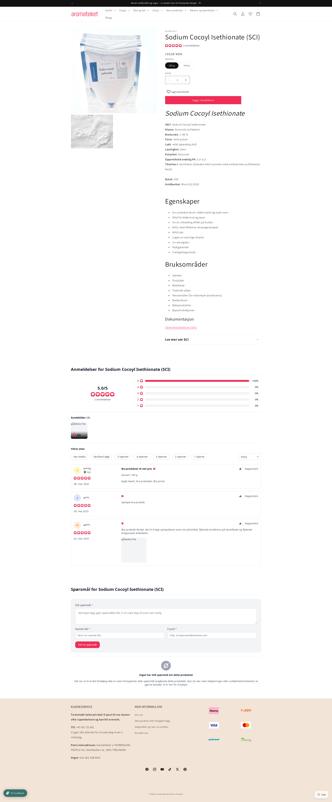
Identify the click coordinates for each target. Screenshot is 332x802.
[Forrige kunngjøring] (72, 3)
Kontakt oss (141, 732)
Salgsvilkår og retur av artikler (151, 726)
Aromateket (161, 794)
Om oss (139, 714)
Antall (168, 73)
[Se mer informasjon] (250, 14)
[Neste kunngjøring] (260, 3)
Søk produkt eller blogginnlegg (152, 720)
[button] (110, 10)
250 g (188, 66)
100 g (172, 65)
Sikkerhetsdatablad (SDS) (181, 327)
